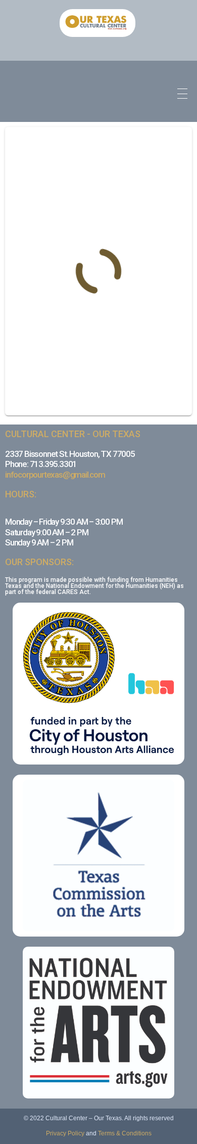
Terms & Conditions (125, 1133)
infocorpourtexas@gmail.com (55, 475)
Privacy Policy (65, 1133)
